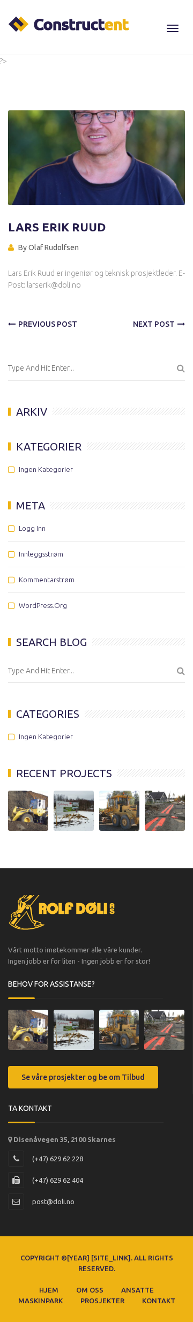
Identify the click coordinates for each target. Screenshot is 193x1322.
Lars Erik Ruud (57, 227)
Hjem (48, 1290)
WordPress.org (43, 605)
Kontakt (158, 1300)
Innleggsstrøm (41, 554)
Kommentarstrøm (47, 579)
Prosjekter (102, 1300)
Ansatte (137, 1290)
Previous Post (47, 324)
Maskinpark (40, 1300)
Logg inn (32, 528)
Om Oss (89, 1290)
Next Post (154, 324)
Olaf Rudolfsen (53, 247)
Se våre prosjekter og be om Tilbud (83, 1077)
